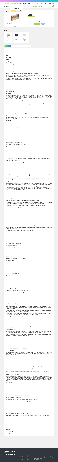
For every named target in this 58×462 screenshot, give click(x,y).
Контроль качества (29, 460)
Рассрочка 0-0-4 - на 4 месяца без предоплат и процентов (29, 0)
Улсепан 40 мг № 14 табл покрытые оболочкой (25, 39)
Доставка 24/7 (29, 455)
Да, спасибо (13, 10)
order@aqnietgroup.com (49, 453)
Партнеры (21, 460)
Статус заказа (45, 3)
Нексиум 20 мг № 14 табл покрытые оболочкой (16, 39)
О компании (21, 455)
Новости (21, 453)
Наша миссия (22, 459)
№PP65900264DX (9, 456)
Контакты (24, 3)
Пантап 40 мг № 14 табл (8, 38)
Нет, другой (19, 10)
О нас (37, 3)
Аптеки (34, 3)
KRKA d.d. (39, 21)
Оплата (28, 456)
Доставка (28, 3)
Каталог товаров (8, 6)
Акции (31, 3)
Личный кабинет (51, 3)
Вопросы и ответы (29, 459)
